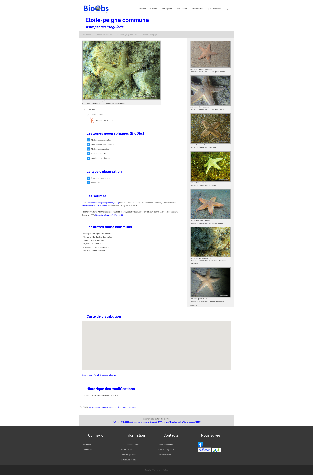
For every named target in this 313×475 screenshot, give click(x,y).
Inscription (87, 444)
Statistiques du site (128, 460)
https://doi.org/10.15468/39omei (94, 206)
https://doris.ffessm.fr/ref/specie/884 (109, 215)
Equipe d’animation (165, 444)
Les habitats (182, 9)
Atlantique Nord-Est (99, 153)
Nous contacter (164, 454)
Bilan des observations (148, 9)
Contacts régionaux (166, 449)
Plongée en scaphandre (100, 178)
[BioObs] (94, 8)
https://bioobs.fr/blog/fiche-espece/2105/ (182, 422)
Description (86, 34)
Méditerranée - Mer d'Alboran (102, 144)
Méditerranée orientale (100, 149)
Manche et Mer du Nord (100, 158)
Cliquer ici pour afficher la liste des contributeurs (99, 375)
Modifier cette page (149, 34)
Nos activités (197, 9)
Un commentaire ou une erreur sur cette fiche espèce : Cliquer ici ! (112, 407)
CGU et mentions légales (130, 444)
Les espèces (167, 9)
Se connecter (215, 9)
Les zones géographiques (127, 34)
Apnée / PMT (96, 182)
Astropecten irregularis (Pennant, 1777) (103, 202)
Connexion (87, 449)
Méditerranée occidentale (101, 140)
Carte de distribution (104, 34)
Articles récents (127, 449)
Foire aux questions (128, 454)
